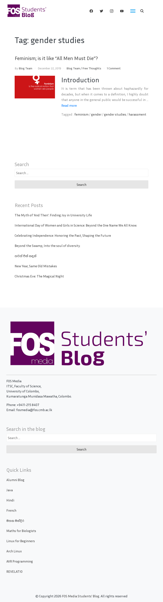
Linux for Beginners (20, 541)
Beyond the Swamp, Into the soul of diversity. (47, 246)
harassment (137, 114)
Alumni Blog (15, 480)
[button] (142, 11)
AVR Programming (19, 561)
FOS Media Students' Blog (80, 596)
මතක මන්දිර (15, 520)
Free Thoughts (91, 68)
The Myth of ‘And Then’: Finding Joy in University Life (53, 215)
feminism (81, 114)
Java (9, 490)
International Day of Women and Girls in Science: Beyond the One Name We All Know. (76, 225)
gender (96, 114)
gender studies (115, 114)
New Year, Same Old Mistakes (36, 266)
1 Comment (114, 68)
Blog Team (25, 68)
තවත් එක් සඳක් (26, 256)
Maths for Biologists (21, 531)
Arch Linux (14, 551)
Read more (69, 105)
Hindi (10, 500)
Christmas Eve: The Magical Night (39, 276)
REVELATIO (14, 571)
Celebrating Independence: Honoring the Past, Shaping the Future (63, 235)
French (11, 510)
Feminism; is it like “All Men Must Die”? (56, 58)
